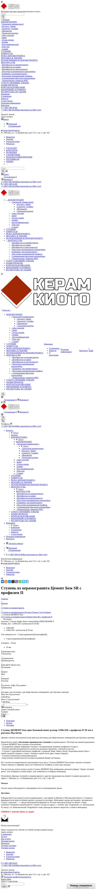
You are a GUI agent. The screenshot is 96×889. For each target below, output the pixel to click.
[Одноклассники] (6, 581)
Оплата (9, 723)
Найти (4, 887)
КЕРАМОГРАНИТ (24, 442)
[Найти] (3, 17)
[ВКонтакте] (2, 581)
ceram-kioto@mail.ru (11, 130)
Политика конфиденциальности (17, 877)
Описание (10, 721)
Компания (15, 527)
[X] (13, 581)
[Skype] (23, 581)
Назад (16, 433)
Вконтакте (10, 137)
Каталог (14, 435)
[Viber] (16, 581)
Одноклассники (13, 141)
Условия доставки (8, 845)
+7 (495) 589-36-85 (9, 108)
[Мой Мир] (9, 581)
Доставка (10, 725)
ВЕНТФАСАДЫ (23, 491)
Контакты (5, 843)
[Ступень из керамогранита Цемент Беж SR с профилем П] (26, 617)
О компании (6, 834)
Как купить (6, 839)
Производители (7, 841)
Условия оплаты (8, 848)
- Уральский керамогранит (32, 448)
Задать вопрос (7, 832)
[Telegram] (27, 581)
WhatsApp (10, 144)
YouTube (9, 139)
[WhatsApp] (20, 581)
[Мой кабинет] (2, 397)
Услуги (4, 836)
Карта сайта (6, 879)
